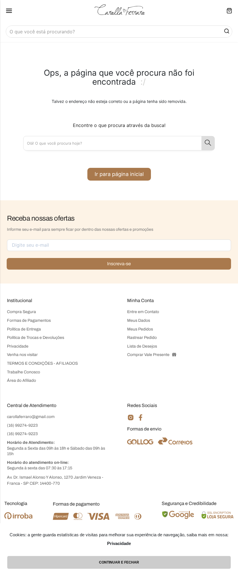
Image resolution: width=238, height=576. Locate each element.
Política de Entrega (24, 329)
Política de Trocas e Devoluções (35, 337)
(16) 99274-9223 (22, 425)
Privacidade (17, 346)
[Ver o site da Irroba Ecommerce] (18, 517)
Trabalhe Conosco (23, 372)
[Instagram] (130, 420)
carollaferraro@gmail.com (31, 417)
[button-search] (226, 31)
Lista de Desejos (142, 346)
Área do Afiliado (21, 380)
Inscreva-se (119, 263)
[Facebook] (140, 419)
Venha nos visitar (22, 354)
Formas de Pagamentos (29, 320)
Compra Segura (21, 312)
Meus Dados (138, 320)
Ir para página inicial (119, 174)
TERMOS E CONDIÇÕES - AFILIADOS (42, 363)
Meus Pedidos (140, 329)
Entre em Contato (143, 312)
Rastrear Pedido (142, 337)
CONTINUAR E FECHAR (119, 562)
